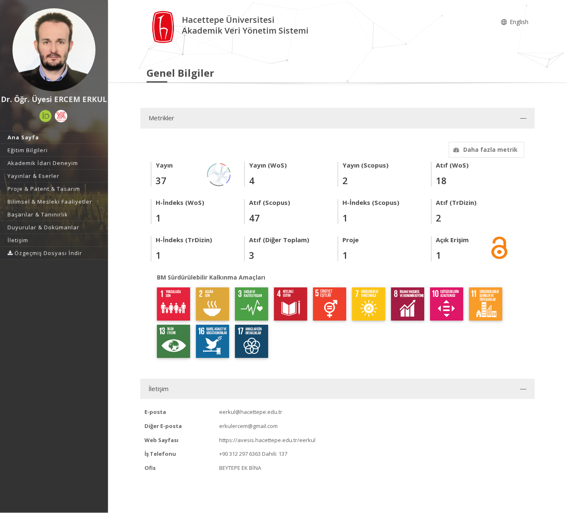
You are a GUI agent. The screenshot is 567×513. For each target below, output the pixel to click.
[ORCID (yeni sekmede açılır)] (46, 116)
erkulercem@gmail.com (248, 426)
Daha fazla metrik (490, 149)
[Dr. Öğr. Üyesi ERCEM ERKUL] (54, 49)
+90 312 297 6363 (240, 453)
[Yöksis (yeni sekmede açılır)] (61, 116)
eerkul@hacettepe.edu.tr (250, 412)
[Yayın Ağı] (219, 174)
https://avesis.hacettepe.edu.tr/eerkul (267, 440)
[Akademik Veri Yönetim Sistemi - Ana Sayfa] (164, 26)
